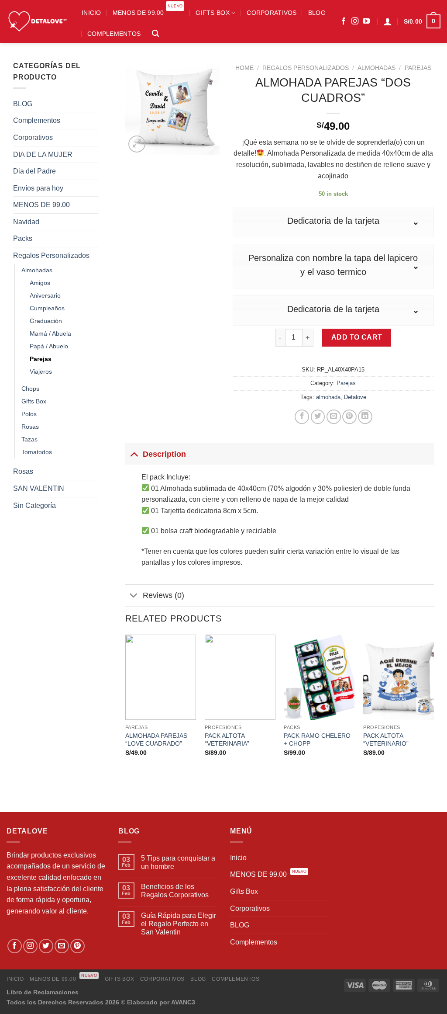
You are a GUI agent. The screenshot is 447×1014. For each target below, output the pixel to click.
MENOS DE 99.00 (148, 9)
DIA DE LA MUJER (42, 154)
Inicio (91, 12)
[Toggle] (133, 453)
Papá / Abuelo (49, 346)
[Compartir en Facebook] (302, 417)
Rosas (30, 426)
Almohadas (36, 270)
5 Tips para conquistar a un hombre (178, 862)
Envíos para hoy (38, 188)
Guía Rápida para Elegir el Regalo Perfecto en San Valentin (178, 924)
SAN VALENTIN (38, 488)
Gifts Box (213, 12)
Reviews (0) (163, 595)
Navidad (26, 222)
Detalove (355, 397)
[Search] (155, 33)
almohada (328, 397)
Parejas (41, 358)
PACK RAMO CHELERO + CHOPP (317, 739)
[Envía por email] (334, 417)
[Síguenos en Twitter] (46, 946)
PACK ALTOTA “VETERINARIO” (386, 739)
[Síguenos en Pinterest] (77, 946)
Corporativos (271, 12)
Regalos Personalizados (51, 255)
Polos (29, 413)
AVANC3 (183, 1002)
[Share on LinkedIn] (365, 417)
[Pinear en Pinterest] (349, 417)
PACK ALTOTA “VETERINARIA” (227, 739)
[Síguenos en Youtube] (366, 21)
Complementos (114, 33)
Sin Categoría (34, 505)
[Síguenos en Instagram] (354, 21)
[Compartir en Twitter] (318, 417)
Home (244, 68)
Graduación (46, 320)
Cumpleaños (47, 308)
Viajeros (41, 371)
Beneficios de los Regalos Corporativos (175, 891)
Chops (30, 388)
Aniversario (45, 295)
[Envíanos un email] (62, 946)
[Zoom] (136, 144)
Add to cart (356, 337)
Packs (22, 238)
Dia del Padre (34, 171)
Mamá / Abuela (50, 333)
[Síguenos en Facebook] (343, 21)
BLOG (317, 12)
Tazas (29, 439)
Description (164, 454)
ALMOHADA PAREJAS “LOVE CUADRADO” (156, 739)
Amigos (40, 282)
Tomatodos (36, 451)
